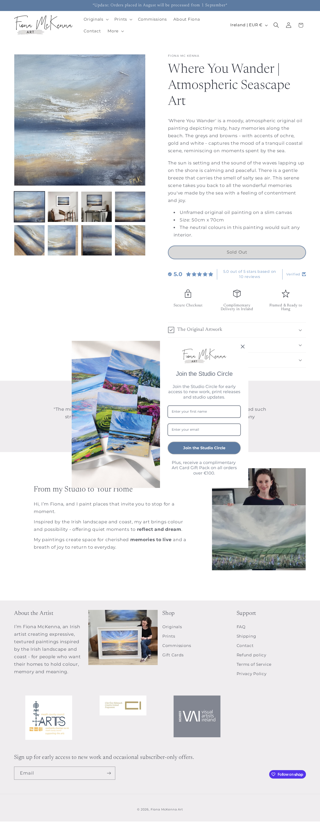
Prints (168, 636)
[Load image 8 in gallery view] (130, 240)
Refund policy (251, 655)
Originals (172, 626)
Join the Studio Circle (204, 448)
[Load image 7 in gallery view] (96, 240)
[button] (95, 19)
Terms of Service (254, 664)
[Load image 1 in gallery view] (29, 206)
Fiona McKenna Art (167, 809)
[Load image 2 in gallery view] (63, 206)
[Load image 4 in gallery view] (130, 206)
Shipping (246, 636)
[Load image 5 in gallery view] (29, 240)
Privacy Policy (252, 673)
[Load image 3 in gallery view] (96, 206)
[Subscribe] (109, 773)
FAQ (241, 626)
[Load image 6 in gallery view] (63, 240)
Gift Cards (173, 655)
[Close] (242, 346)
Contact (245, 645)
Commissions (176, 645)
